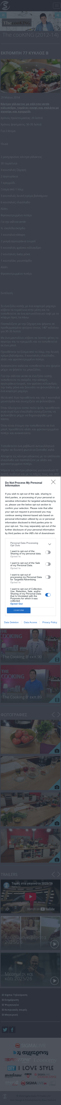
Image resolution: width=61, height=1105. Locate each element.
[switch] (48, 552)
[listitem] (30, 544)
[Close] (54, 483)
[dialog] (30, 552)
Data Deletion (11, 622)
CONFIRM (19, 610)
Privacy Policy (49, 622)
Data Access (30, 622)
